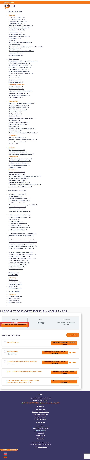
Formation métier (14, 291)
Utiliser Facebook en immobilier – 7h (19, 178)
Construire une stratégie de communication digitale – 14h (25, 184)
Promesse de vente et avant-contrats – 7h (21, 26)
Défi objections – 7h (14, 120)
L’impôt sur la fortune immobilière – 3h (19, 211)
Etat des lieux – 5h (14, 219)
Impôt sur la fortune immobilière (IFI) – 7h (20, 91)
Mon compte (40, 426)
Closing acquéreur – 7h (15, 116)
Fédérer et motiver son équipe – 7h (19, 163)
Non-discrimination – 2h (15, 196)
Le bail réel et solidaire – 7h (17, 30)
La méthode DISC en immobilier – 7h (19, 165)
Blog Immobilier (40, 435)
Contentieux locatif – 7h (15, 80)
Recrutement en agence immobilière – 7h (20, 159)
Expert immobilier (14, 300)
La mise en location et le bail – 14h (19, 260)
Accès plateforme (9, 2)
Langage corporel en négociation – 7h (19, 122)
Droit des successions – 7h (16, 89)
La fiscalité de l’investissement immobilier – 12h (22, 258)
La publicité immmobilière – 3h (17, 207)
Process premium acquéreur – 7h (18, 110)
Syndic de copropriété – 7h (16, 82)
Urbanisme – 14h (13, 144)
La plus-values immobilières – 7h (18, 230)
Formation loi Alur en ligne (17, 191)
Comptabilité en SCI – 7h (16, 97)
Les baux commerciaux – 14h (17, 267)
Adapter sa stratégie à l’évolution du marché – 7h (23, 128)
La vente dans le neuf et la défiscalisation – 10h (22, 254)
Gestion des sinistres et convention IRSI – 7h (21, 51)
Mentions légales (40, 409)
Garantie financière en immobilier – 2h (19, 200)
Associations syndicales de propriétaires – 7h (21, 244)
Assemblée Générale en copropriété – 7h (20, 65)
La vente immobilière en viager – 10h (19, 256)
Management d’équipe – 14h (17, 167)
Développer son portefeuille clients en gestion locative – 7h (25, 47)
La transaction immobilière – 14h (18, 265)
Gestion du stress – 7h (15, 131)
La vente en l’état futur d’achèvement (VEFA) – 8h (23, 246)
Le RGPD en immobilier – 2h (17, 203)
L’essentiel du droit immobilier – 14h (19, 263)
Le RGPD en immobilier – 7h (17, 19)
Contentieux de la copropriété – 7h (18, 69)
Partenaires (40, 433)
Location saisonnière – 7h (16, 44)
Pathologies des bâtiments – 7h (18, 152)
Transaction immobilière (15, 284)
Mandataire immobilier (15, 303)
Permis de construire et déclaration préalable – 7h (23, 140)
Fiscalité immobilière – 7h (16, 87)
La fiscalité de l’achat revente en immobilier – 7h (22, 233)
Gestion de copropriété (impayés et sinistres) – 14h (23, 61)
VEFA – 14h (12, 40)
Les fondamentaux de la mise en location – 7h (22, 240)
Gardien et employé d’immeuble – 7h (19, 71)
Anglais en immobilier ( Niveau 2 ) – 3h (20, 217)
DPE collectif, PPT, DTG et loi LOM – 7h (20, 67)
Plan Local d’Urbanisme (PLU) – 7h (19, 137)
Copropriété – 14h (14, 59)
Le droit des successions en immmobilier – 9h (21, 248)
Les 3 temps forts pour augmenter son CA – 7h (22, 118)
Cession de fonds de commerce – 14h (19, 36)
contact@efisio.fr (42, 447)
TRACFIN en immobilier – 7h (17, 17)
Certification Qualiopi (40, 419)
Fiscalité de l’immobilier (15, 282)
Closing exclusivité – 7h (15, 114)
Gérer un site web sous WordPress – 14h (20, 187)
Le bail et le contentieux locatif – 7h (19, 225)
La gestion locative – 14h (16, 269)
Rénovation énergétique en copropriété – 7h (21, 236)
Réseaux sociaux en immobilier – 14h (19, 182)
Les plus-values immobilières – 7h (18, 93)
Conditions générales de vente (40, 412)
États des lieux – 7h (14, 78)
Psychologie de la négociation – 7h (18, 124)
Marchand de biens (14, 298)
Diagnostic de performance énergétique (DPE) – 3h (23, 205)
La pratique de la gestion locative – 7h (19, 227)
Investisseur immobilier (15, 296)
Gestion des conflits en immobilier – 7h (20, 161)
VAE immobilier (13, 273)
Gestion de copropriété (15, 288)
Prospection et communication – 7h (19, 105)
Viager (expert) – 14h (15, 38)
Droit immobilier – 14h (15, 32)
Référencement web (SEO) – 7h (18, 180)
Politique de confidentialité (40, 414)
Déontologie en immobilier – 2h (17, 194)
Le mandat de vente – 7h (16, 221)
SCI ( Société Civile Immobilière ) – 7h (19, 95)
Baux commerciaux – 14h (16, 55)
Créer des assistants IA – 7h (17, 174)
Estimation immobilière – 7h (16, 23)
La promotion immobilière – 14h (18, 142)
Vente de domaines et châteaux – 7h (19, 28)
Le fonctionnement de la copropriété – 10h (21, 252)
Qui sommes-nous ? (40, 417)
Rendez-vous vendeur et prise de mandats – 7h (22, 103)
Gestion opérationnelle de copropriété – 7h (21, 74)
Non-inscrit (14, 322)
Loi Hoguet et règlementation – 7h (18, 21)
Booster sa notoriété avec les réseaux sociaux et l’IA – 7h (25, 176)
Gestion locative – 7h (15, 76)
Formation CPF (13, 275)
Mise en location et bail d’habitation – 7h (20, 42)
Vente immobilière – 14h (15, 53)
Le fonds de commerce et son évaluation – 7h (22, 238)
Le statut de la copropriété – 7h (18, 223)
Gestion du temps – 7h (15, 112)
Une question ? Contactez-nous (9, 450)
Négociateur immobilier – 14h (17, 34)
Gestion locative (13, 286)
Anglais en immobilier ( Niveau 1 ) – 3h (20, 215)
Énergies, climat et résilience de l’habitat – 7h (21, 154)
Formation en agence (15, 11)
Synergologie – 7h (14, 126)
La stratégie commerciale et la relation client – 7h (23, 242)
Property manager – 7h (15, 49)
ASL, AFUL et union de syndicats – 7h (19, 63)
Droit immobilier (13, 280)
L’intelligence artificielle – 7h (17, 172)
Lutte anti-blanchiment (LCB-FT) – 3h (19, 198)
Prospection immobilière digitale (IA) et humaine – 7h (24, 133)
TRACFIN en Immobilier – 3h (17, 209)
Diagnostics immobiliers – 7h (17, 150)
